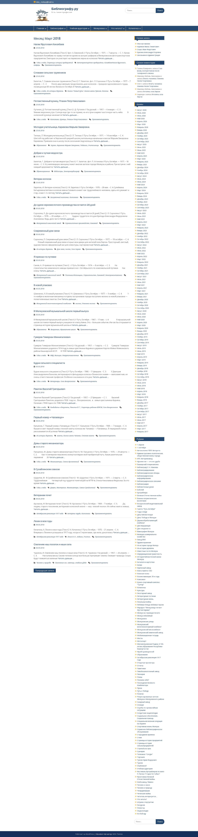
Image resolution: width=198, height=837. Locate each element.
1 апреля (140, 445)
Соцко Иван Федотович (146, 49)
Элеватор (141, 808)
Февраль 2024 (142, 193)
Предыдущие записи (44, 570)
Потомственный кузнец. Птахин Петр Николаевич (59, 101)
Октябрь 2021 (142, 271)
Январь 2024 (142, 196)
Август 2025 (141, 144)
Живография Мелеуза (145, 531)
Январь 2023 (142, 230)
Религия (140, 694)
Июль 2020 (141, 314)
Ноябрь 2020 (142, 302)
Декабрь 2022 (142, 233)
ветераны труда (74, 513)
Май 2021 (141, 285)
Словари (140, 705)
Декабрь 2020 (142, 299)
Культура (140, 590)
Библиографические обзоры (148, 473)
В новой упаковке (43, 285)
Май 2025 (141, 153)
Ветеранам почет (43, 495)
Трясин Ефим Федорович (147, 760)
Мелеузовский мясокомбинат (148, 630)
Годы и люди (41, 63)
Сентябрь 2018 (143, 377)
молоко (78, 303)
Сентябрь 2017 (143, 411)
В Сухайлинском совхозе (47, 469)
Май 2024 (141, 185)
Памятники (141, 668)
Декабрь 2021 (142, 265)
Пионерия (141, 674)
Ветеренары (55, 381)
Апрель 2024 (142, 187)
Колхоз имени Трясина (92, 91)
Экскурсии (141, 805)
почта (67, 249)
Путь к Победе (143, 691)
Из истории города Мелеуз (147, 545)
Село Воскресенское (68, 381)
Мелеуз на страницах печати (148, 613)
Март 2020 (141, 325)
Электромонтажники (113, 275)
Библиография (56, 28)
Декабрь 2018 (142, 368)
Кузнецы (63, 119)
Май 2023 (141, 219)
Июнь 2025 (141, 150)
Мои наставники (143, 44)
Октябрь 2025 (142, 139)
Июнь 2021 (141, 282)
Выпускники (55, 329)
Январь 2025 (142, 164)
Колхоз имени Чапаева (72, 436)
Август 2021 (141, 276)
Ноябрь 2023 (142, 202)
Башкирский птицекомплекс (148, 464)
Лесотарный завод (144, 593)
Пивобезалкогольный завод (148, 671)
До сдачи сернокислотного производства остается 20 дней (64, 204)
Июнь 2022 (141, 251)
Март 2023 (141, 225)
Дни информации (143, 526)
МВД (52, 355)
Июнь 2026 (141, 116)
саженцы (71, 563)
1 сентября (141, 448)
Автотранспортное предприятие (90, 63)
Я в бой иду (141, 814)
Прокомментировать (53, 65)
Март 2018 (141, 394)
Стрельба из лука (144, 748)
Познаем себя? (143, 680)
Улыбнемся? (142, 766)
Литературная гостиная (146, 596)
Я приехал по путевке (45, 256)
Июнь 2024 (141, 182)
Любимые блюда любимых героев (150, 605)
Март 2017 (141, 429)
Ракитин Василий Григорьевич (49, 388)
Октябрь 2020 (142, 305)
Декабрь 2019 (142, 334)
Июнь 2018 (141, 386)
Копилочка (134, 28)
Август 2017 (141, 414)
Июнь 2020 (141, 317)
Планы (139, 677)
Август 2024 (141, 176)
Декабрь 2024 (142, 167)
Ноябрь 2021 (142, 268)
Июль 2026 (141, 113)
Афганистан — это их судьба (148, 461)
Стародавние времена (146, 735)
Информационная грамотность (149, 554)
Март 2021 (141, 291)
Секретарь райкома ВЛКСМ (91, 407)
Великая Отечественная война (149, 495)
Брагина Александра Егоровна (149, 52)
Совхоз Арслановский (71, 462)
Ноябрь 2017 (142, 406)
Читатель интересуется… (147, 796)
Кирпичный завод (144, 568)
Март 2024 (141, 190)
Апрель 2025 (142, 156)
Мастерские (61, 487)
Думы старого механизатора (48, 443)
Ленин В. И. (71, 537)
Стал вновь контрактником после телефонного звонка (149, 70)
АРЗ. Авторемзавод (144, 459)
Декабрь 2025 (142, 133)
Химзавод (94, 223)
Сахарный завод (143, 702)
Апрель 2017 (142, 426)
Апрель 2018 (142, 391)
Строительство (89, 275)
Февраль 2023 (142, 228)
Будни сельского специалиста (49, 363)
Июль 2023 (141, 213)
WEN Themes (118, 834)
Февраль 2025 (142, 162)
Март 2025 (141, 159)
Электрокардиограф (71, 171)
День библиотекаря (145, 515)
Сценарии (141, 751)
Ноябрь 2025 (142, 136)
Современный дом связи (47, 230)
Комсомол (141, 579)
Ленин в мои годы (43, 521)
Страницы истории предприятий (60, 63)
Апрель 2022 (142, 256)
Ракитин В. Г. (75, 407)
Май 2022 (141, 253)
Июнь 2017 (141, 420)
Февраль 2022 (142, 262)
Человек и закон (143, 785)
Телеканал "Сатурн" (145, 754)
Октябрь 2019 (142, 340)
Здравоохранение (43, 171)
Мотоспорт (141, 641)
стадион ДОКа (80, 563)
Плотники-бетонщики (73, 275)
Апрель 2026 (142, 121)
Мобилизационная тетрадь (148, 635)
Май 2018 (141, 388)
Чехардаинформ (143, 791)
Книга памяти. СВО (144, 571)
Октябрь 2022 (142, 239)
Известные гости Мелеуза (147, 551)
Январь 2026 (142, 130)
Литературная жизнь (145, 599)
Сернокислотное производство (77, 223)
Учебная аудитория (78, 28)
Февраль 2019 (142, 363)
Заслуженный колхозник (59, 197)
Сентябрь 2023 (143, 207)
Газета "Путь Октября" (146, 509)
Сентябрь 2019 (143, 342)
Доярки (53, 487)
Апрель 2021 (142, 288)
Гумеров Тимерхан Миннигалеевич (52, 337)
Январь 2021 (142, 296)
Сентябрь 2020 (143, 308)
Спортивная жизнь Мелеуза (148, 726)
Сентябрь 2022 (143, 242)
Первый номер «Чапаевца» (49, 417)
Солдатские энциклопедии (147, 713)
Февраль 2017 (142, 431)
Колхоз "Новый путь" (75, 91)
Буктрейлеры (142, 493)
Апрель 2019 (142, 357)
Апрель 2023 (142, 222)
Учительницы (93, 145)
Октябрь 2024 (142, 173)
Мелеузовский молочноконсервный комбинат (53, 303)
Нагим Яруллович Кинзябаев (49, 44)
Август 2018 (141, 380)
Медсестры (58, 171)
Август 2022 (141, 245)
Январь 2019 (142, 365)
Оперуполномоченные (70, 355)
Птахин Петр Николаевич (77, 119)
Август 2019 (141, 345)
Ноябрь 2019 (142, 337)
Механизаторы (56, 462)
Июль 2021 (141, 279)
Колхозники (54, 119)
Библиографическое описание (149, 481)
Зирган (53, 145)
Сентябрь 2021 (143, 274)
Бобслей (140, 490)
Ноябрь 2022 (142, 236)
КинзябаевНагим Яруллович (114, 63)
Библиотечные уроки (145, 487)
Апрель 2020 (142, 322)
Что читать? (116, 28)
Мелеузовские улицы (145, 621)
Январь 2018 (142, 400)
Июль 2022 (141, 248)
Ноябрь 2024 (142, 170)
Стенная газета (88, 436)
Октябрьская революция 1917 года (49, 513)
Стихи (139, 737)
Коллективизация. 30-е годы (148, 576)
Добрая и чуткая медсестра (48, 152)
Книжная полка (143, 574)
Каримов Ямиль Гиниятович (148, 46)
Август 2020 (141, 311)
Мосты (140, 638)
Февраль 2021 (142, 294)
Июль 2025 (141, 147)
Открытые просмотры (145, 663)
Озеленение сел (61, 563)
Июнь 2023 (141, 216)
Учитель (87, 537)
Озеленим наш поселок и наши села (52, 544)
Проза (139, 688)
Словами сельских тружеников (50, 72)
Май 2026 (141, 118)
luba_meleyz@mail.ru (45, 2)
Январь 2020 (142, 331)
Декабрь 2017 (142, 403)
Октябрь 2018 (142, 374)
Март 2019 (141, 360)
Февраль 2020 (142, 328)
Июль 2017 (141, 417)
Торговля (141, 757)
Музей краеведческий (145, 652)
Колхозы (105, 91)
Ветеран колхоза (42, 178)
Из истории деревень (55, 91)
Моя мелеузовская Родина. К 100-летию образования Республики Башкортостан (150, 646)
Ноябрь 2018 (142, 371)
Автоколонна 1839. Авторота (148, 450)
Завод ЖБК (141, 540)
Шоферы (37, 65)
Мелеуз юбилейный (144, 616)
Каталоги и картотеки (145, 562)
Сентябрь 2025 (143, 141)
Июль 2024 (141, 179)
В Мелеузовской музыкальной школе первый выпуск (61, 311)
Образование (41, 145)
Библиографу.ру (64, 9)
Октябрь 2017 (142, 408)
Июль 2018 (141, 383)
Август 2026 (141, 110)
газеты (60, 436)
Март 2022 (141, 259)
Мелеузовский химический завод (48, 223)
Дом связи (61, 249)
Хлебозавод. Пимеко (145, 782)
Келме (139, 565)
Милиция (58, 355)
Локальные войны (144, 602)
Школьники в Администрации (148, 55)
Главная (40, 28)
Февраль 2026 (142, 127)
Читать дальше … (106, 58)
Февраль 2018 (142, 397)
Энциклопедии (142, 811)
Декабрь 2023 (142, 199)
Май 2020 (141, 319)
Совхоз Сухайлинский (87, 487)
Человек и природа (43, 563)
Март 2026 (141, 124)
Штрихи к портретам (145, 802)
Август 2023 (141, 210)
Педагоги (83, 145)
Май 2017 (141, 423)
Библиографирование (145, 470)
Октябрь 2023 (142, 205)
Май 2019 (141, 354)
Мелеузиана (99, 28)
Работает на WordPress (84, 834)
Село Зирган (76, 249)
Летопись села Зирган (151, 91)
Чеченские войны (144, 793)
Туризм (140, 763)
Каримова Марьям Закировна (68, 145)
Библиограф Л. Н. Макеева (147, 467)
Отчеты (140, 666)
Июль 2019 (141, 348)
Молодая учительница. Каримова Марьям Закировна (61, 127)
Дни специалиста (143, 528)
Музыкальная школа (68, 329)
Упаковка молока (88, 303)
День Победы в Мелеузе (146, 517)
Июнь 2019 (141, 351)
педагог (80, 537)
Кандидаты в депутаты (59, 407)
